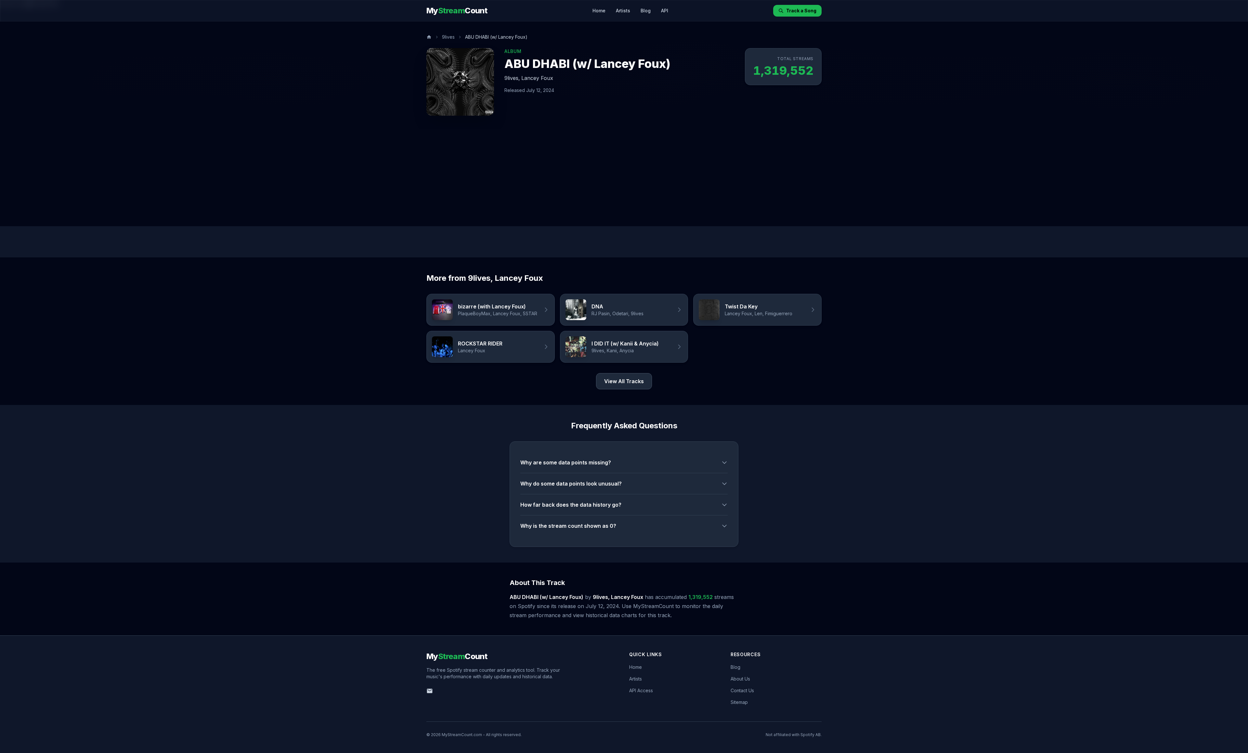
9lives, (512, 78)
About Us (740, 679)
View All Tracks (624, 381)
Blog (646, 10)
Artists (623, 10)
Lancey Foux (537, 78)
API (664, 10)
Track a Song (801, 10)
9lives (448, 37)
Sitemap (739, 702)
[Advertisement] (624, 177)
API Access (641, 690)
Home (598, 10)
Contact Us (742, 690)
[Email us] (429, 691)
